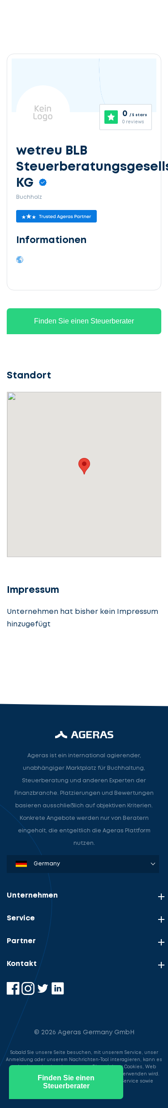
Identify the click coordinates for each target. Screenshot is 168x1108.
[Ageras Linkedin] (57, 993)
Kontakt (22, 964)
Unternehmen (32, 895)
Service (21, 918)
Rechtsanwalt (39, 664)
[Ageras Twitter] (43, 993)
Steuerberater (40, 622)
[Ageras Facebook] (14, 993)
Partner (21, 941)
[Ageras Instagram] (29, 993)
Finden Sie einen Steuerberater (84, 321)
